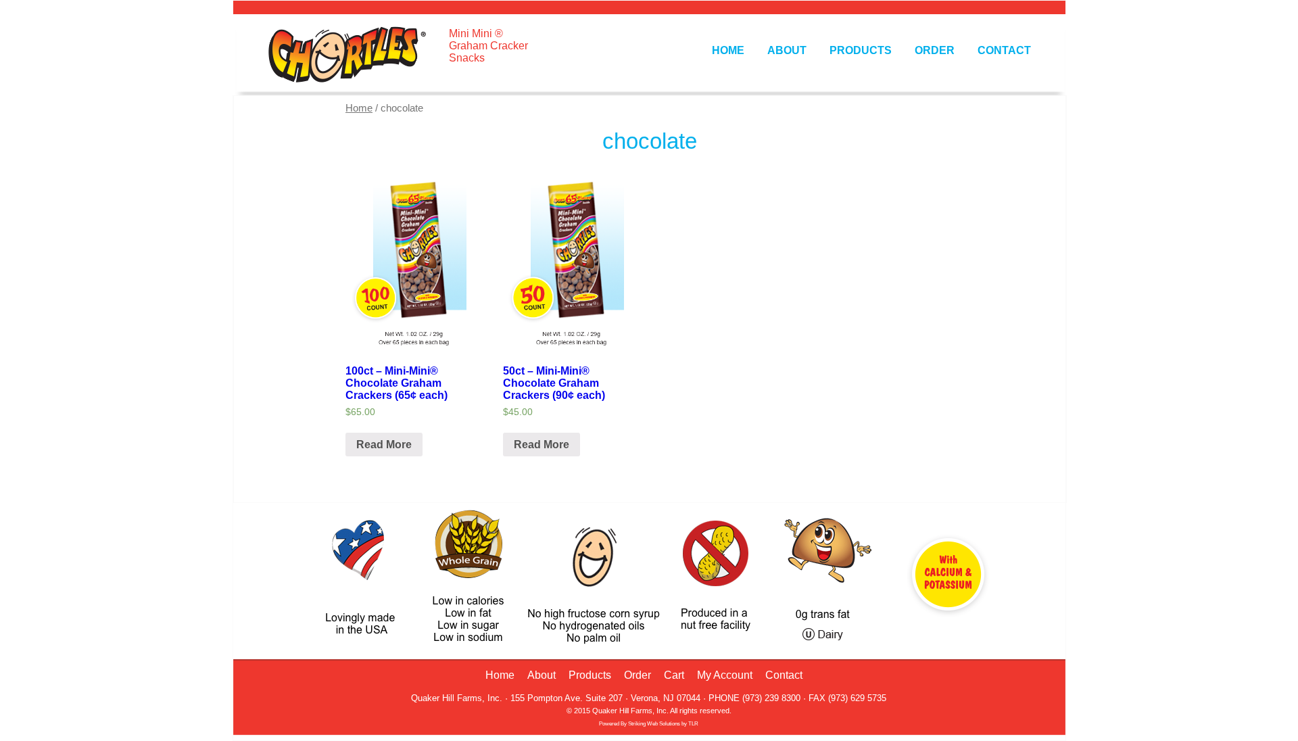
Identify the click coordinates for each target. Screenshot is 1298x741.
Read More (384, 444)
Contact (1004, 50)
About (787, 50)
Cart (674, 675)
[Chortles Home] (343, 84)
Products (861, 50)
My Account (724, 675)
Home (728, 50)
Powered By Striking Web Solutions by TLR (648, 724)
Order (935, 50)
